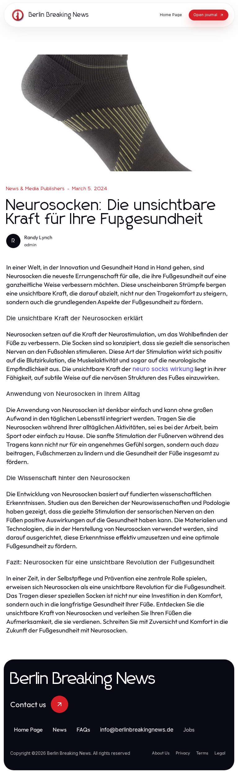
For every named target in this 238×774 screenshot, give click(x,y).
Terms (202, 753)
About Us (161, 753)
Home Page (28, 729)
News (60, 729)
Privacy (183, 753)
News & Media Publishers (35, 188)
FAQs (83, 729)
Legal (219, 753)
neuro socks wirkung (162, 369)
